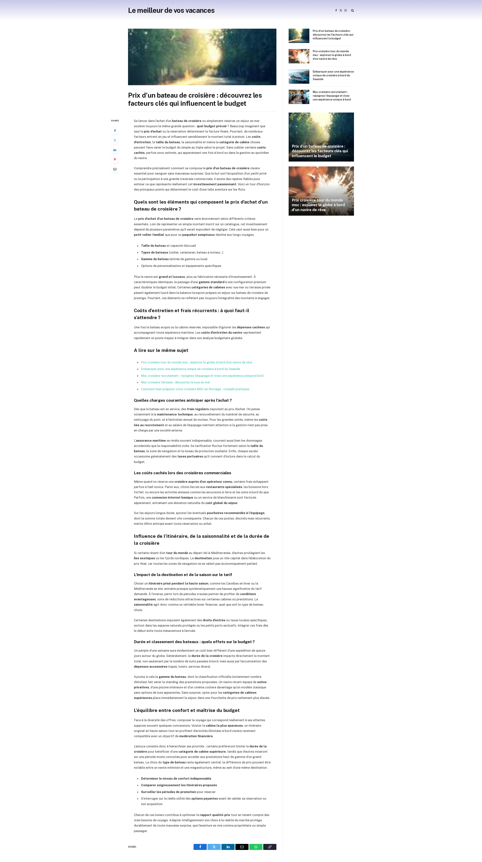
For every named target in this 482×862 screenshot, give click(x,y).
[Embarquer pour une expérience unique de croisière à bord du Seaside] (299, 76)
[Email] (115, 169)
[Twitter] (115, 140)
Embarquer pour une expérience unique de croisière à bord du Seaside (190, 369)
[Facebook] (115, 130)
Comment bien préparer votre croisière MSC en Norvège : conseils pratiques (195, 389)
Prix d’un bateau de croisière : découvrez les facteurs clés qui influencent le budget (333, 34)
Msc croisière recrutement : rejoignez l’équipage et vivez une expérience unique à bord (202, 376)
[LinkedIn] (115, 150)
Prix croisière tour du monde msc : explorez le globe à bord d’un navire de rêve (196, 362)
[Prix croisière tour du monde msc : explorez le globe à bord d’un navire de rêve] (299, 56)
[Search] (352, 10)
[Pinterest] (115, 159)
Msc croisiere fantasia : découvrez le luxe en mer (175, 382)
